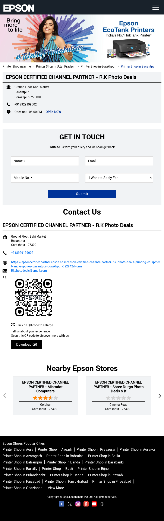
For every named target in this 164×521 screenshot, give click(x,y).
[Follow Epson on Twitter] (70, 504)
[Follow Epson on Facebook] (62, 504)
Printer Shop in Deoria (66, 475)
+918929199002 (26, 104)
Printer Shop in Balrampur (22, 462)
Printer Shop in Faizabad (21, 481)
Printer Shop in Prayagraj (96, 449)
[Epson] (19, 8)
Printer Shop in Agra (18, 449)
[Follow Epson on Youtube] (94, 504)
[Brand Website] (102, 504)
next (158, 395)
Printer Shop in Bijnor (94, 469)
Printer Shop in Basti (57, 469)
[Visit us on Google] (86, 504)
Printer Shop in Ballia (104, 456)
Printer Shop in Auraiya (137, 449)
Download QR (26, 344)
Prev (5, 395)
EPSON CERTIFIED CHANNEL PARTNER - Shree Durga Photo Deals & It (119, 386)
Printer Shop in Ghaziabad (22, 488)
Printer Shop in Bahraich (64, 456)
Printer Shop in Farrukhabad (66, 481)
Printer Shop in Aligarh (55, 449)
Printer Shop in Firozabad (111, 481)
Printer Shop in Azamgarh (22, 456)
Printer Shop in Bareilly (20, 469)
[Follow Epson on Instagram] (78, 504)
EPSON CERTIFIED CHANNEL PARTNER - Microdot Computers (45, 386)
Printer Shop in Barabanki (104, 462)
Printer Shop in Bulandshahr (24, 475)
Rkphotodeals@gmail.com (29, 270)
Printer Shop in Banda (63, 462)
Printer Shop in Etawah (105, 475)
